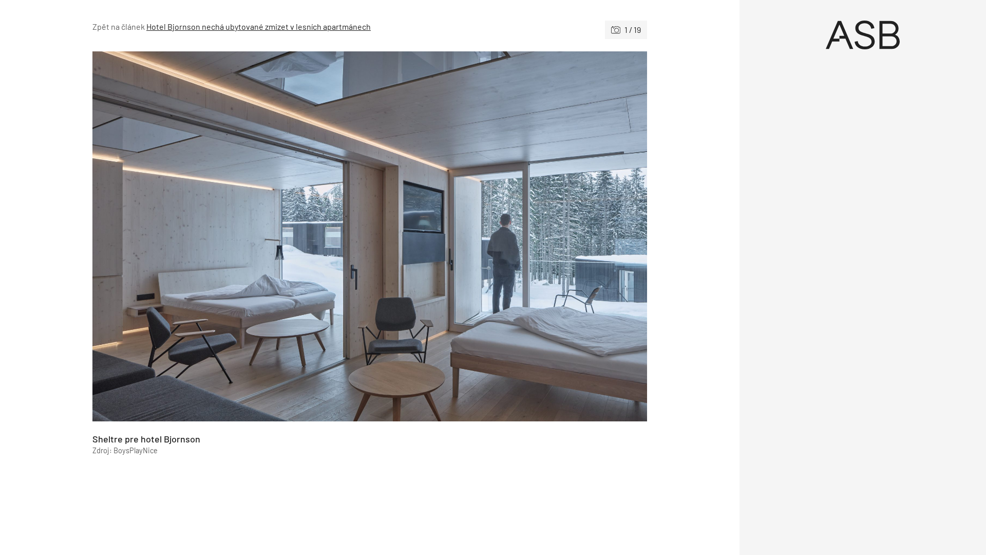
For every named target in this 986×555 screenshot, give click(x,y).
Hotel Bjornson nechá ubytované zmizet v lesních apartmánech (258, 26)
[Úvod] (863, 35)
